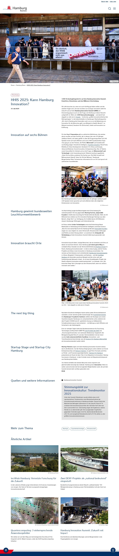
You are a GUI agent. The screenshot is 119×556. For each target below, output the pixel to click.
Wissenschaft (91, 428)
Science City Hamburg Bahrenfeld (96, 339)
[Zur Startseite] (15, 8)
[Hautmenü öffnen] (114, 8)
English (113, 1)
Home (12, 85)
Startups (65, 428)
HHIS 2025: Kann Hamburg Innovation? (38, 85)
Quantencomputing (94, 145)
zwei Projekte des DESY (92, 331)
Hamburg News (20, 85)
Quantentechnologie (99, 315)
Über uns (104, 1)
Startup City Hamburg (96, 353)
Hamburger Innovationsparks (98, 253)
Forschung (15, 95)
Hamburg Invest (101, 247)
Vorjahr (78, 117)
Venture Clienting (80, 351)
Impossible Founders (101, 229)
